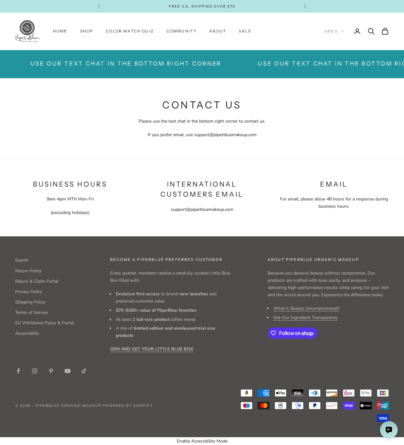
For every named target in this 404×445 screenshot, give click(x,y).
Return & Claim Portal (36, 281)
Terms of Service (31, 312)
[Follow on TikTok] (84, 371)
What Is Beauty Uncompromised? (306, 308)
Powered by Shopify (128, 405)
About (217, 31)
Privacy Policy (28, 292)
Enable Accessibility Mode (202, 441)
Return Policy (28, 271)
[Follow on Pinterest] (51, 371)
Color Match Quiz (130, 31)
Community (181, 31)
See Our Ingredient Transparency (305, 318)
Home (60, 31)
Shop (86, 31)
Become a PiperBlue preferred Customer (166, 259)
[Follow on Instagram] (35, 371)
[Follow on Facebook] (18, 371)
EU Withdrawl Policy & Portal (44, 323)
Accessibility (27, 333)
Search (21, 260)
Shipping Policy (30, 302)
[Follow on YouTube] (67, 371)
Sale (245, 31)
